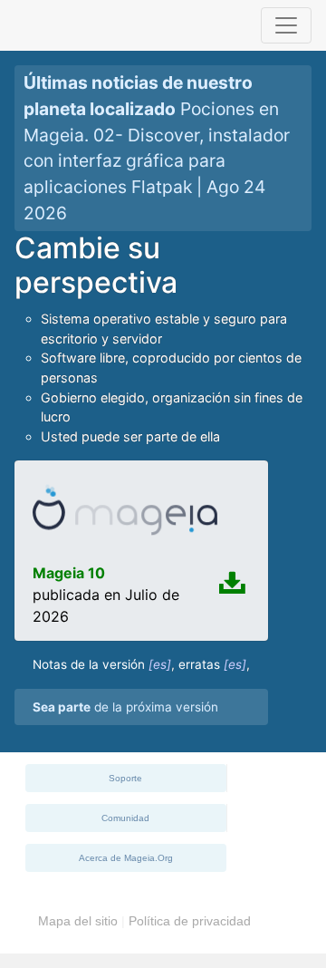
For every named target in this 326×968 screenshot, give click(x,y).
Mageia (74, 25)
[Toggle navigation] (286, 25)
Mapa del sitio (78, 921)
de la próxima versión (125, 707)
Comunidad (125, 818)
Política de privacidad (190, 921)
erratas (199, 664)
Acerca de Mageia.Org (126, 858)
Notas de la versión (89, 664)
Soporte (125, 778)
